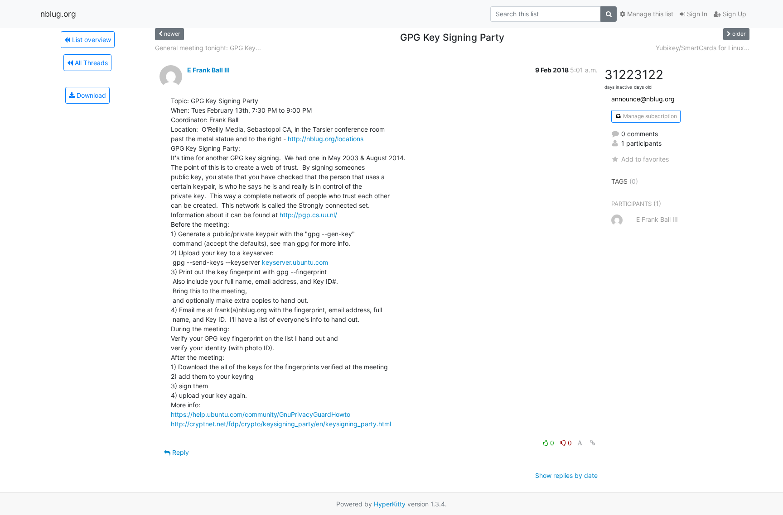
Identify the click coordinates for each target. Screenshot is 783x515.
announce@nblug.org (643, 99)
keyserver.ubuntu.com (295, 262)
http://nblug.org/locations (325, 139)
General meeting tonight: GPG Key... (208, 48)
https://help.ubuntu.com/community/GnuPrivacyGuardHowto (260, 414)
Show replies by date (566, 475)
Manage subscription (649, 116)
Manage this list (649, 14)
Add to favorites (645, 159)
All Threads (90, 63)
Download (90, 95)
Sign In (696, 14)
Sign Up (733, 14)
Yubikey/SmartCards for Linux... (702, 48)
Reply (179, 452)
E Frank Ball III (208, 70)
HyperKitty (390, 504)
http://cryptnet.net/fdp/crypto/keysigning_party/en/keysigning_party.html (281, 424)
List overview (90, 39)
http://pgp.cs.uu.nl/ (308, 215)
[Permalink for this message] (593, 442)
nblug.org (58, 14)
